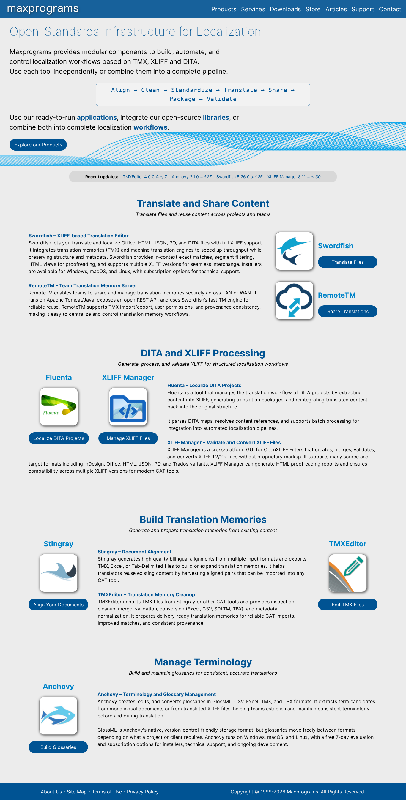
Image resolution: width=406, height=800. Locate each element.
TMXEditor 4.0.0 (145, 176)
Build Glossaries (58, 747)
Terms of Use (107, 792)
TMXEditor (347, 543)
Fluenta (59, 377)
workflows (150, 127)
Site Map (77, 792)
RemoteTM (337, 295)
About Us (51, 792)
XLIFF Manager (128, 377)
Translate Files (348, 262)
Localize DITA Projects (58, 438)
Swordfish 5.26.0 (239, 176)
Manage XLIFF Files (128, 438)
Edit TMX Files (348, 605)
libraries (216, 117)
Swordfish (335, 246)
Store (313, 9)
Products (223, 9)
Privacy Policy (143, 792)
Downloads (285, 9)
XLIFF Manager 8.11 (294, 176)
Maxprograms (302, 792)
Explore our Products (38, 145)
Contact (390, 9)
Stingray (58, 543)
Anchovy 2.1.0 (192, 176)
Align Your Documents (58, 605)
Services (253, 9)
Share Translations (348, 311)
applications (97, 117)
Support (363, 9)
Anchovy (58, 686)
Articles (336, 9)
